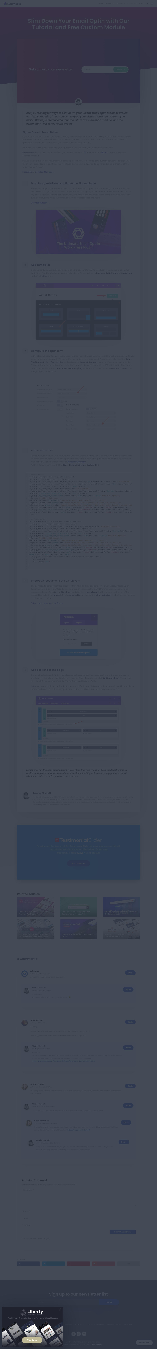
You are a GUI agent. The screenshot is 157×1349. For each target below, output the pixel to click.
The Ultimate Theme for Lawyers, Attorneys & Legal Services (33, 1318)
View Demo (32, 1340)
